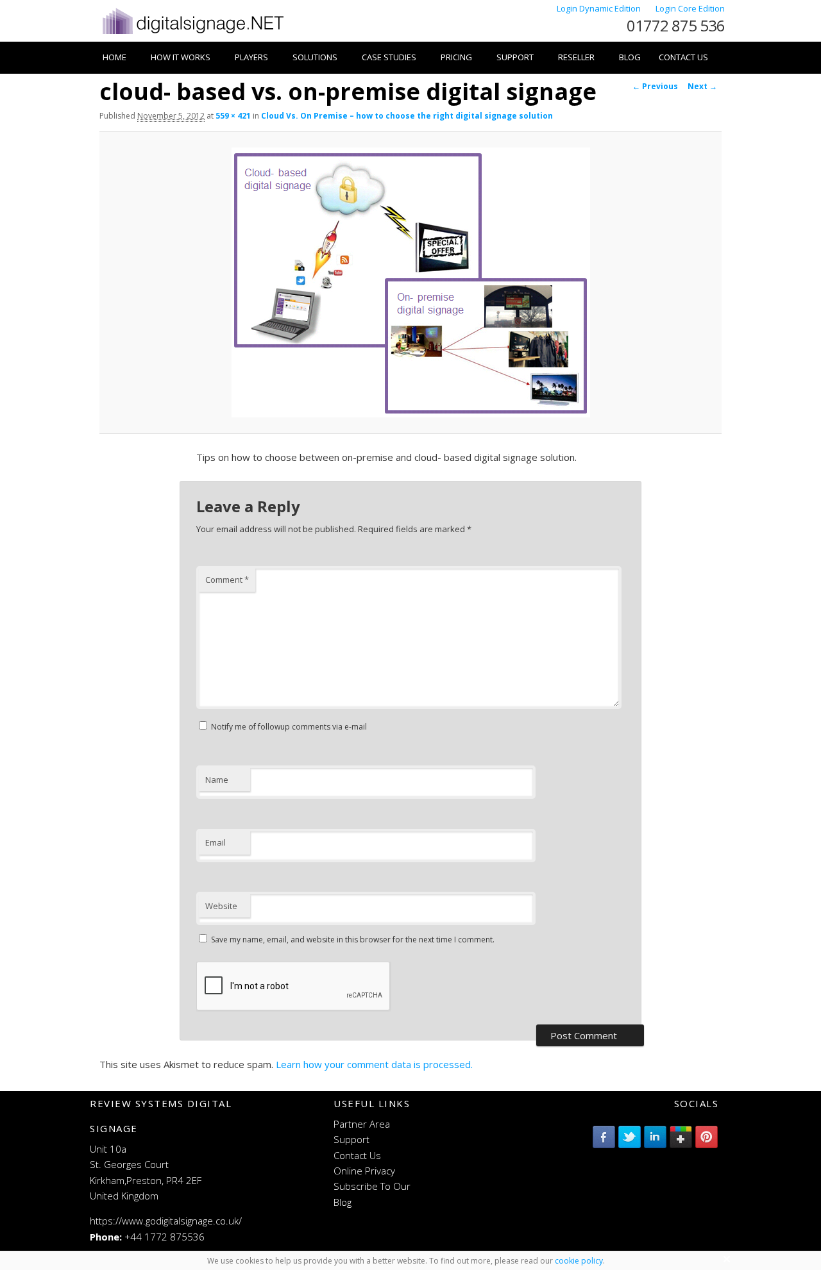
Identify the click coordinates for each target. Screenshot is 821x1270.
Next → (702, 86)
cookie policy (579, 1260)
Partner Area (362, 1123)
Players (251, 57)
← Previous (655, 86)
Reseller (576, 57)
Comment (227, 579)
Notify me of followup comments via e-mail (289, 726)
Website (221, 906)
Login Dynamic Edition (600, 8)
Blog (630, 57)
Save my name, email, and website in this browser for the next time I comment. (353, 939)
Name (216, 779)
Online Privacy (364, 1170)
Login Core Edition (690, 8)
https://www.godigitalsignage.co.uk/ (166, 1220)
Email (215, 842)
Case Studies (389, 57)
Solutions (314, 57)
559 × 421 (233, 115)
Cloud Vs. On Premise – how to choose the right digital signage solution (407, 115)
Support (515, 57)
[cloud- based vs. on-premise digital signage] (410, 282)
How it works (180, 57)
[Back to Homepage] (192, 34)
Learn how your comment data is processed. (374, 1064)
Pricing (456, 57)
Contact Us (683, 57)
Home (114, 57)
